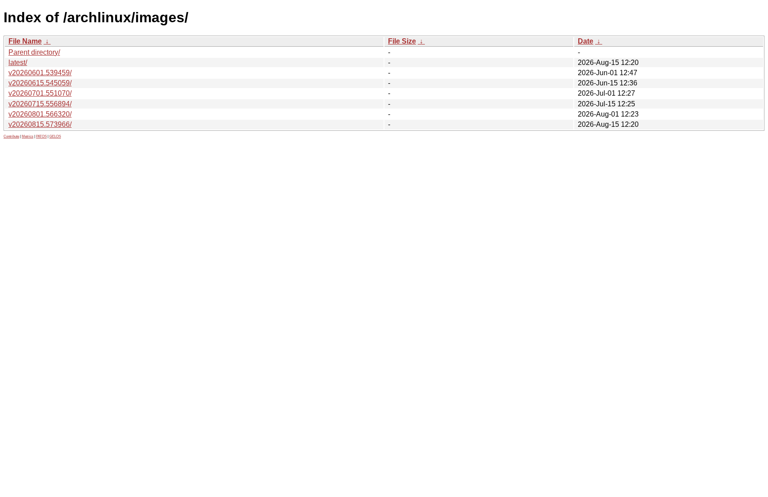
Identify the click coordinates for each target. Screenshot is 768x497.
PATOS (41, 136)
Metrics (27, 136)
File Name (25, 41)
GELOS (55, 136)
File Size (402, 41)
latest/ (17, 62)
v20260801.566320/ (40, 114)
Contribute (11, 136)
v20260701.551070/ (40, 93)
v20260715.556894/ (40, 104)
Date (585, 41)
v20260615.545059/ (40, 83)
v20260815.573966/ (40, 124)
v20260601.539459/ (40, 73)
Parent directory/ (34, 52)
